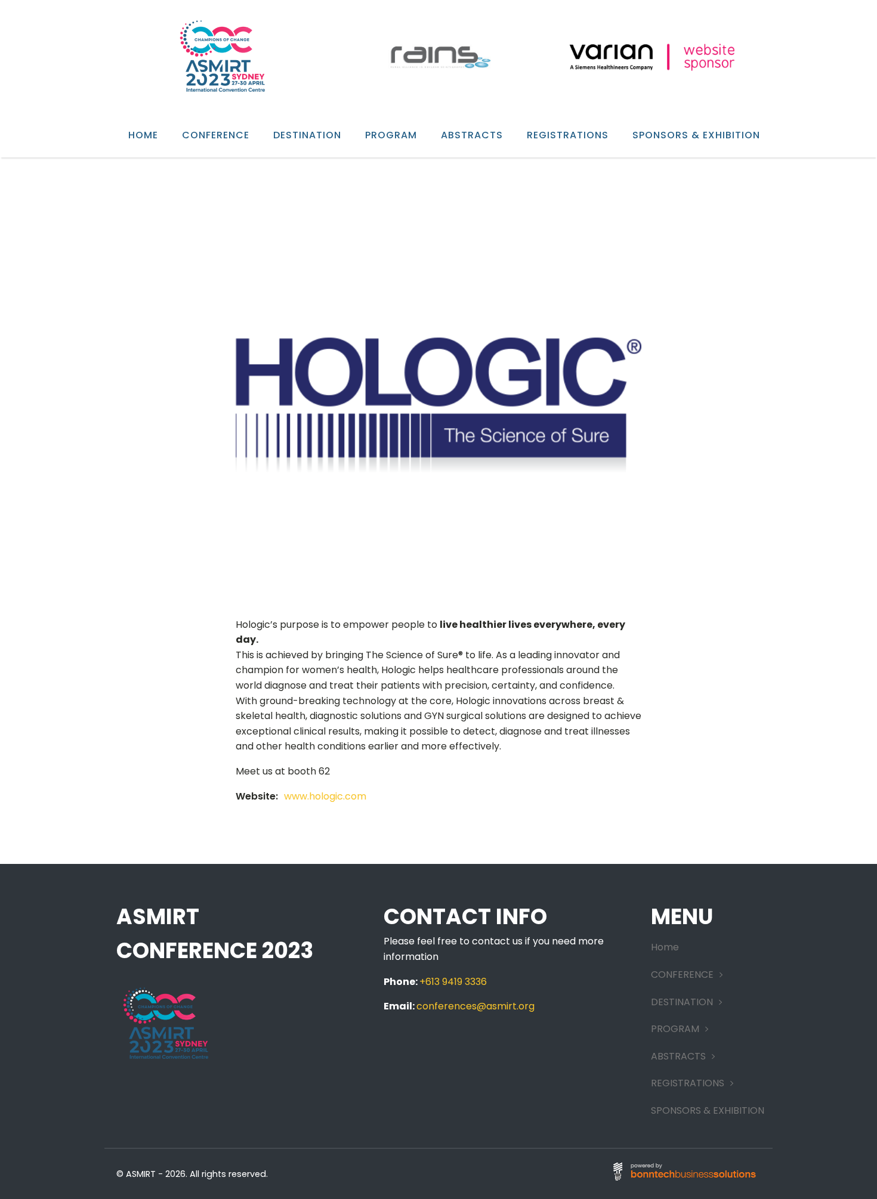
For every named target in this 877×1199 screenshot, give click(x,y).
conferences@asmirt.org (475, 1006)
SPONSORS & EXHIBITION (696, 135)
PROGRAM (391, 135)
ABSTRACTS (472, 135)
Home (143, 135)
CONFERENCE (215, 135)
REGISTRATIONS (568, 135)
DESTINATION (307, 135)
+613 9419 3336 (453, 982)
